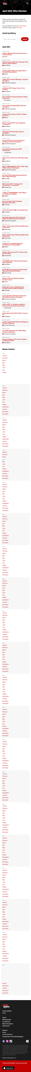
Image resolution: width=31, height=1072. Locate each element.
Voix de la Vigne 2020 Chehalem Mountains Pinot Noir (12, 202)
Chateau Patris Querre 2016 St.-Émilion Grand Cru (14, 115)
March (4, 360)
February (4, 358)
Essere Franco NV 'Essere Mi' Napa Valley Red (15, 158)
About (4, 1017)
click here (19, 27)
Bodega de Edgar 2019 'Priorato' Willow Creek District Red (14, 340)
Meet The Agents (7, 1023)
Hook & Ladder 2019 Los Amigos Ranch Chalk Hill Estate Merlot (14, 71)
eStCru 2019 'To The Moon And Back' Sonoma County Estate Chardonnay (13, 305)
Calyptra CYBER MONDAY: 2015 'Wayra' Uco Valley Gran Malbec (14, 193)
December (5, 414)
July (3, 370)
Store (4, 1013)
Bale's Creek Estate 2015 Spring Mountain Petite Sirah (15, 226)
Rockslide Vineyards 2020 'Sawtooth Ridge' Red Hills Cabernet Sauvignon (13, 218)
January (4, 355)
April (3, 362)
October (4, 409)
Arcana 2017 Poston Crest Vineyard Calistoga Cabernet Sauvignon (13, 141)
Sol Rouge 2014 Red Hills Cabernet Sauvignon (13, 132)
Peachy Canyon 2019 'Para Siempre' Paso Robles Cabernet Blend (15, 62)
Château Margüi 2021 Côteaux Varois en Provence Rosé (14, 54)
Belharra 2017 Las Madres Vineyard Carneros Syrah (13, 279)
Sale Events (6, 1026)
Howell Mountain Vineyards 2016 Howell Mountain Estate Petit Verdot (14, 270)
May (3, 365)
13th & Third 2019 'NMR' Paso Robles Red (15, 210)
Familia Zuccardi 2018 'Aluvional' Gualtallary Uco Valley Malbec (12, 244)
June (3, 367)
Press (4, 1032)
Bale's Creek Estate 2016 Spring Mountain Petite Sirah (15, 235)
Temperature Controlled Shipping (12, 1036)
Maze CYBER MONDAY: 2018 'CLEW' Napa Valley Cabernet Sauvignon (15, 167)
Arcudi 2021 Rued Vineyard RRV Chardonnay (12, 149)
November (5, 411)
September (5, 407)
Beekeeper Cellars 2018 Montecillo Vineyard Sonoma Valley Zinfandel (13, 287)
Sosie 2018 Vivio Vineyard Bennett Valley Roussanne (14, 97)
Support (4, 1030)
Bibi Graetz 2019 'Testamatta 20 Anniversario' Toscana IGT (12, 184)
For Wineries (6, 1021)
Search (25, 39)
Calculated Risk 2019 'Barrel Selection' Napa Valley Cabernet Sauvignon (14, 296)
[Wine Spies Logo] (6, 1009)
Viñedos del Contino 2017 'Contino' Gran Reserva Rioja (14, 252)
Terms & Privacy (7, 1034)
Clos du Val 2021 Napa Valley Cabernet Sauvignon (14, 106)
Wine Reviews (6, 1019)
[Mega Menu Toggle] (27, 3)
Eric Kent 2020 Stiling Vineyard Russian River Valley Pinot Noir (14, 175)
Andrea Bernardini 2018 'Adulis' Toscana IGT (15, 313)
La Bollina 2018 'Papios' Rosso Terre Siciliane (13, 88)
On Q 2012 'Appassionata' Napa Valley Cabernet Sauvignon (14, 331)
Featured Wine (6, 1011)
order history (22, 26)
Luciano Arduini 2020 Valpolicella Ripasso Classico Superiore (15, 322)
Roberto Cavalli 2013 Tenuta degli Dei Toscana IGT (13, 123)
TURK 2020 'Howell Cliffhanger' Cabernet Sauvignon (15, 80)
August (4, 372)
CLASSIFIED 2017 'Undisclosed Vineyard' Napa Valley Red (15, 261)
